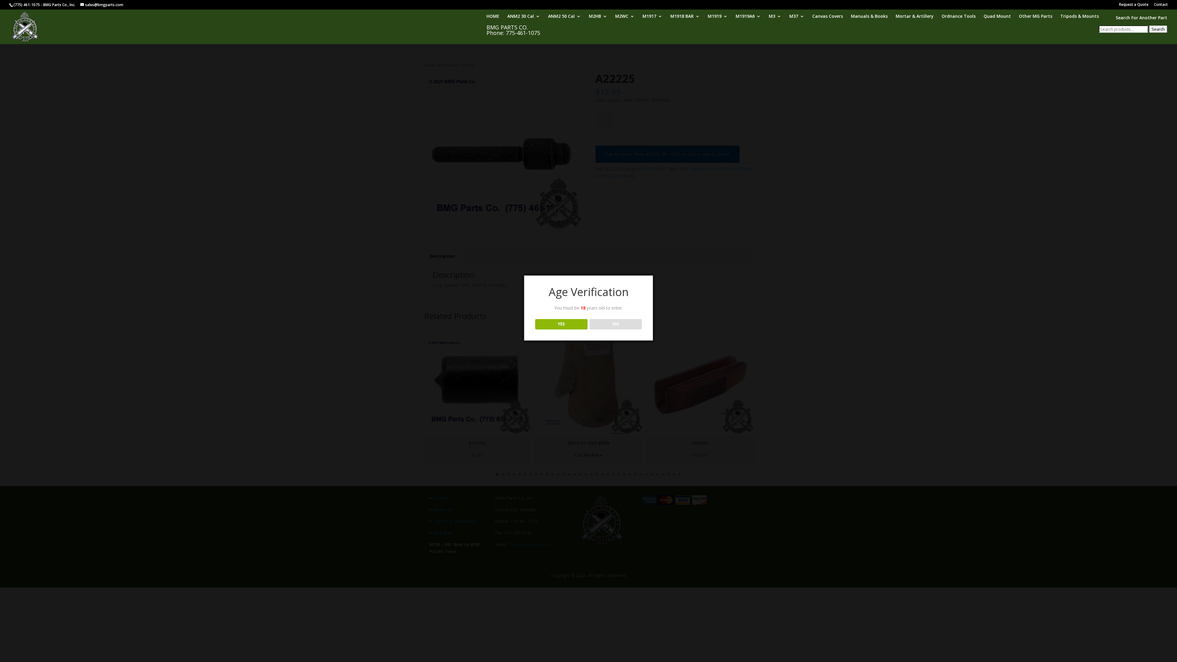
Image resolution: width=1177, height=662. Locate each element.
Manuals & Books (869, 16)
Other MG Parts (1035, 16)
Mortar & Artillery (915, 16)
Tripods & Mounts (1079, 16)
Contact (1161, 5)
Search (1158, 29)
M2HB (595, 16)
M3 (772, 16)
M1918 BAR (682, 16)
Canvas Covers (827, 16)
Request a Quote (1133, 5)
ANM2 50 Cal (561, 16)
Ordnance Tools (959, 16)
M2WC (621, 16)
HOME (492, 16)
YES (561, 324)
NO (615, 324)
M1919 (715, 16)
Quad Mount (997, 16)
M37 (793, 16)
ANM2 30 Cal (520, 16)
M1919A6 (745, 16)
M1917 (649, 16)
